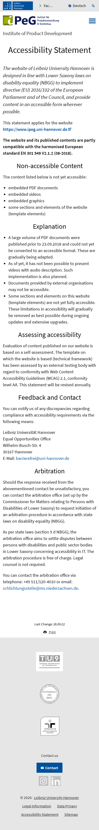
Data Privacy (67, 806)
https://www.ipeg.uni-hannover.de (35, 129)
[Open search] (94, 5)
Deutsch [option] (79, 5)
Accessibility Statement (39, 814)
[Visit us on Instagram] (43, 780)
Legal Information (36, 806)
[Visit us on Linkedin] (56, 780)
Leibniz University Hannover (56, 797)
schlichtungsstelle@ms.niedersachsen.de (40, 588)
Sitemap (71, 814)
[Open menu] (92, 22)
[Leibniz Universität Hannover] (18, 5)
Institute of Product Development (37, 33)
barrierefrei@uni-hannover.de (42, 458)
